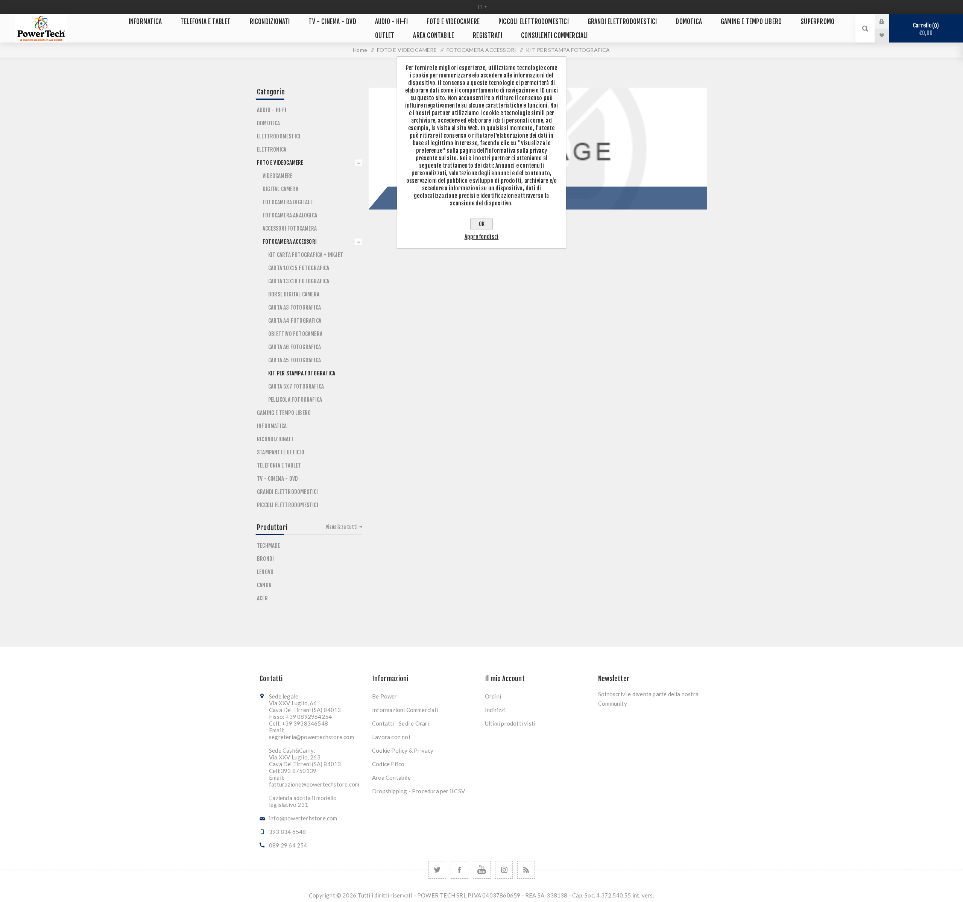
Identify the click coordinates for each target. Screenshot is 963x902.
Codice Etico (388, 764)
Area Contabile (391, 777)
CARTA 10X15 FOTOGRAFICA (299, 268)
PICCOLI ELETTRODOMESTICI (287, 505)
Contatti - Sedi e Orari (400, 723)
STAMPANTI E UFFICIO (280, 452)
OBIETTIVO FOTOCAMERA (295, 333)
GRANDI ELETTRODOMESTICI (287, 491)
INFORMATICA (272, 426)
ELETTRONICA (271, 149)
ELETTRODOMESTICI (278, 136)
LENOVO (265, 572)
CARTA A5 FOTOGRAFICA (294, 360)
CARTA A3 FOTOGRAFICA (294, 307)
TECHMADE (268, 545)
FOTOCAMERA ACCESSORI (290, 241)
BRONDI (265, 558)
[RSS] (526, 870)
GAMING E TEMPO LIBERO (284, 412)
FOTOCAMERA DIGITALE (288, 202)
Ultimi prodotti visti (510, 723)
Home (360, 50)
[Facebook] (459, 870)
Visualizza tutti (341, 527)
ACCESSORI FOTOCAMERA (290, 228)
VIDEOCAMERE (277, 175)
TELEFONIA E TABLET (279, 465)
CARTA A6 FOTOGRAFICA (294, 347)
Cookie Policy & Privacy (403, 750)
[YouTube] (482, 870)
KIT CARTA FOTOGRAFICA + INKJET (305, 254)
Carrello (925, 29)
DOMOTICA (268, 123)
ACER (262, 598)
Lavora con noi (391, 736)
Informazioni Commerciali (405, 709)
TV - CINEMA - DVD (277, 478)
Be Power (384, 696)
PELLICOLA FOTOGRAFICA (295, 399)
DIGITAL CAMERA (280, 189)
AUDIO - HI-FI (272, 110)
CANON (264, 585)
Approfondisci (482, 236)
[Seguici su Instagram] (504, 870)
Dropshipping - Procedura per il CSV (418, 791)
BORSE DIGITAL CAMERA (293, 294)
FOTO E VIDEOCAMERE (280, 162)
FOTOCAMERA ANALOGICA (290, 215)
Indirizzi (495, 709)
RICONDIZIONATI (275, 439)
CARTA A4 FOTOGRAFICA (294, 320)
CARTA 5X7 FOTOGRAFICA (296, 386)
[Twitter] (437, 870)
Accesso (887, 21)
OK (482, 224)
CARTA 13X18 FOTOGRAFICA (299, 281)
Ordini (493, 696)
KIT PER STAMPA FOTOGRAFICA (301, 373)
